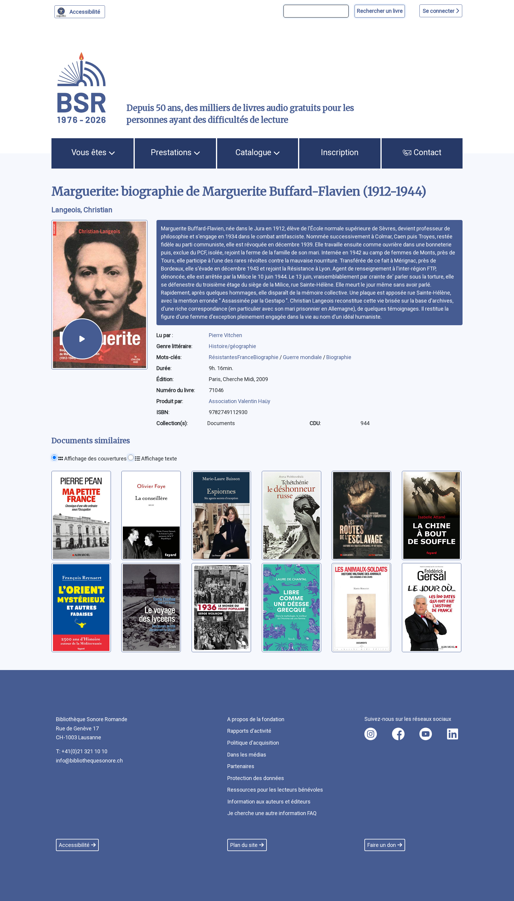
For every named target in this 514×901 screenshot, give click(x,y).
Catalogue (254, 152)
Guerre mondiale (303, 357)
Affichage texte (158, 458)
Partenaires (240, 766)
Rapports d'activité (249, 731)
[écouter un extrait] (82, 338)
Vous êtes (90, 152)
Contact (426, 152)
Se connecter (439, 11)
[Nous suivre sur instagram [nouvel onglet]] (370, 734)
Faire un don (381, 845)
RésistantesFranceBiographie (244, 357)
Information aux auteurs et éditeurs (269, 801)
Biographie (338, 357)
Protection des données (255, 778)
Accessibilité (85, 12)
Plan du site (244, 845)
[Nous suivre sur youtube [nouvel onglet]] (425, 734)
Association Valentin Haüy (239, 401)
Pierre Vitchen (225, 335)
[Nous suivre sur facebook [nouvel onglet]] (398, 734)
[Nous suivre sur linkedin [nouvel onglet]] (452, 734)
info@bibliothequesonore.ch (89, 760)
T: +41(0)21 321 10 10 (81, 751)
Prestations (172, 152)
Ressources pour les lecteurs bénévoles (275, 790)
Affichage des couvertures (95, 458)
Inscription (339, 152)
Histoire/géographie (232, 346)
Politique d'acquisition (253, 743)
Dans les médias (246, 754)
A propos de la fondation (255, 719)
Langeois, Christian (81, 210)
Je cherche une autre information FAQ (271, 813)
